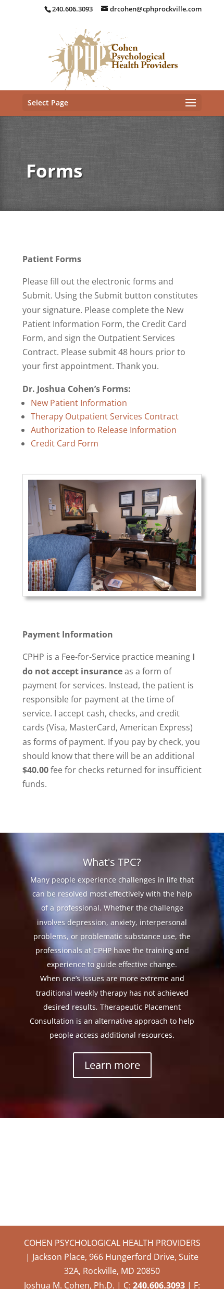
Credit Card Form (64, 443)
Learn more (112, 1065)
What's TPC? (112, 862)
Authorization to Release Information (104, 430)
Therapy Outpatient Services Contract (105, 416)
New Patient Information (79, 403)
